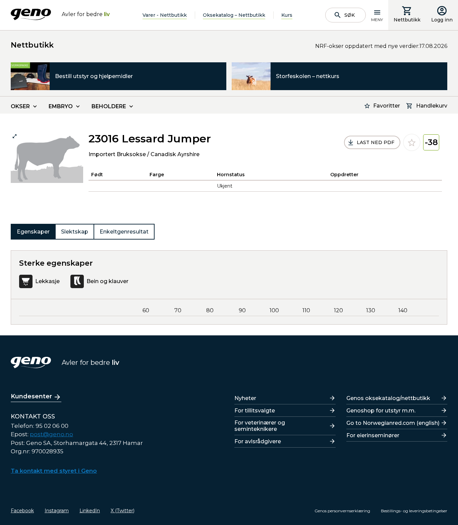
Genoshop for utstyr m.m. (380, 410)
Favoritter (386, 106)
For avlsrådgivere (257, 441)
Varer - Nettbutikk (164, 15)
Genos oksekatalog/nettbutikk (388, 398)
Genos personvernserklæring (342, 510)
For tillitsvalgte (254, 410)
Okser (20, 106)
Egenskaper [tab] (33, 231)
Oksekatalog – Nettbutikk (234, 15)
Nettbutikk (407, 20)
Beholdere (109, 106)
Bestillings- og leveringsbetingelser (414, 510)
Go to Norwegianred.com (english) (393, 423)
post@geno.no (51, 434)
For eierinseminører (372, 435)
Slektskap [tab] (74, 231)
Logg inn (442, 20)
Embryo (61, 106)
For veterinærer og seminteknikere (259, 425)
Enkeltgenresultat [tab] (124, 231)
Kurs (286, 15)
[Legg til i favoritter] (411, 142)
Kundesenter (31, 396)
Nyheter (245, 398)
